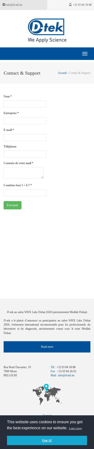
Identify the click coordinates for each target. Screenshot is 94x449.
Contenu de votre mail (18, 163)
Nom (8, 96)
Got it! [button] (47, 440)
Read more (47, 346)
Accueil (62, 73)
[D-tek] (47, 31)
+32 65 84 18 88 (82, 4)
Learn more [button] (75, 428)
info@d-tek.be (13, 4)
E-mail (9, 130)
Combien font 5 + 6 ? (18, 185)
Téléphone (10, 146)
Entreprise (11, 113)
